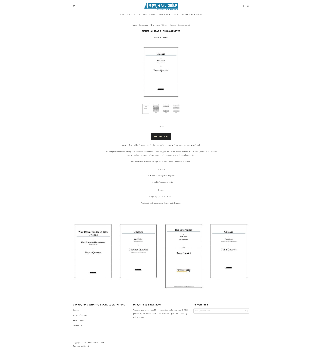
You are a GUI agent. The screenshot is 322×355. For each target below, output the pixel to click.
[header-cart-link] (247, 6)
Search (76, 310)
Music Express (161, 37)
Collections (143, 25)
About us (163, 14)
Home (121, 14)
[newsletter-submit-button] (246, 311)
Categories (132, 14)
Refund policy (79, 320)
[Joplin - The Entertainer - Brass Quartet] (183, 256)
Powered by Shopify (81, 346)
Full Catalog (149, 14)
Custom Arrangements (192, 14)
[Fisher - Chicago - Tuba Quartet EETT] (229, 251)
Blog (175, 14)
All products (155, 25)
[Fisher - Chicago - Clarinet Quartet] (138, 251)
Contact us (77, 325)
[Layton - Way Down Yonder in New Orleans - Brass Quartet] (93, 251)
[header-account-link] (242, 6)
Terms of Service (80, 315)
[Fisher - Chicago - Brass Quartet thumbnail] (146, 108)
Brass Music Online (96, 342)
